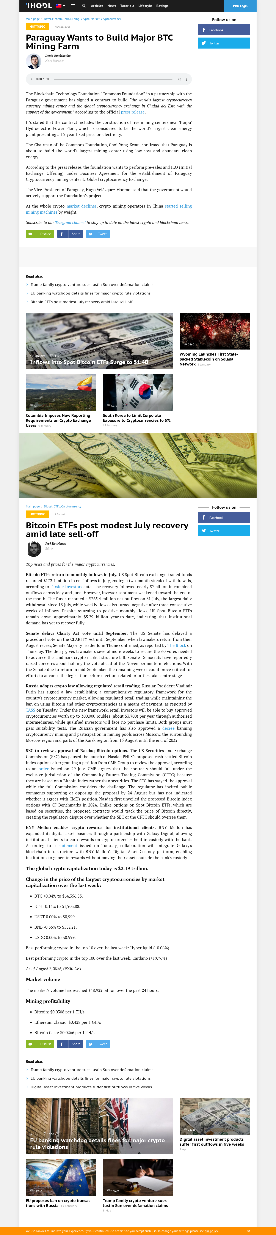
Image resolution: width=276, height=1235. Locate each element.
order (44, 768)
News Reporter (54, 60)
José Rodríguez (55, 543)
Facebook (216, 30)
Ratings (162, 6)
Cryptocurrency (111, 19)
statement (68, 845)
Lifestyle (145, 6)
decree (168, 728)
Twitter (214, 43)
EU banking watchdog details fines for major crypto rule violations (91, 293)
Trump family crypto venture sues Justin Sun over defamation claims (92, 284)
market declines (82, 206)
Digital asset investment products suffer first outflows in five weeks (91, 1087)
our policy (211, 1231)
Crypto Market (90, 19)
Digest (48, 506)
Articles (97, 6)
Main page (33, 19)
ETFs (57, 506)
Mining (75, 19)
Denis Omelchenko (58, 56)
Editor (49, 548)
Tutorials (127, 6)
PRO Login (240, 6)
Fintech (57, 19)
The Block (177, 645)
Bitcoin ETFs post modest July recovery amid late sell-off (81, 301)
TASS (30, 710)
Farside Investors (66, 586)
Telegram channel (70, 222)
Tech (66, 19)
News (112, 6)
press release (133, 112)
